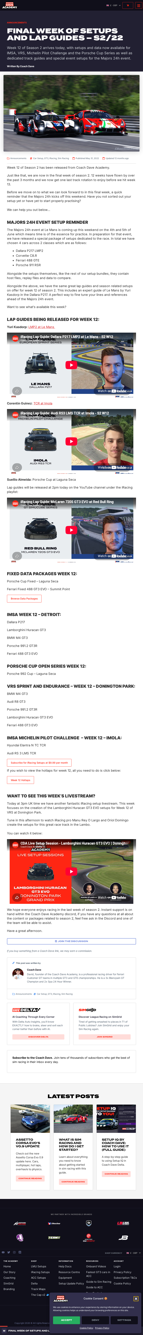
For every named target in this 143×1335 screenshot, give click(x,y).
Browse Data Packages (24, 598)
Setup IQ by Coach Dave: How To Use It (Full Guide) (115, 1145)
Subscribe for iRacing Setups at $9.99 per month (39, 762)
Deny (95, 1320)
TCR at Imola (42, 403)
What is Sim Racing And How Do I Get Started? (71, 1145)
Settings (124, 1320)
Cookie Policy (86, 1328)
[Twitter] (8, 1252)
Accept (66, 1320)
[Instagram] (14, 1252)
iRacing (53, 158)
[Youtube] (3, 1252)
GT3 (46, 158)
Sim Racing (63, 158)
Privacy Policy (102, 1328)
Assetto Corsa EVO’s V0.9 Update (28, 1143)
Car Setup (38, 158)
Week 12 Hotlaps (20, 780)
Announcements (17, 22)
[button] (136, 1298)
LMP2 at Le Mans (41, 327)
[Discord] (19, 1252)
